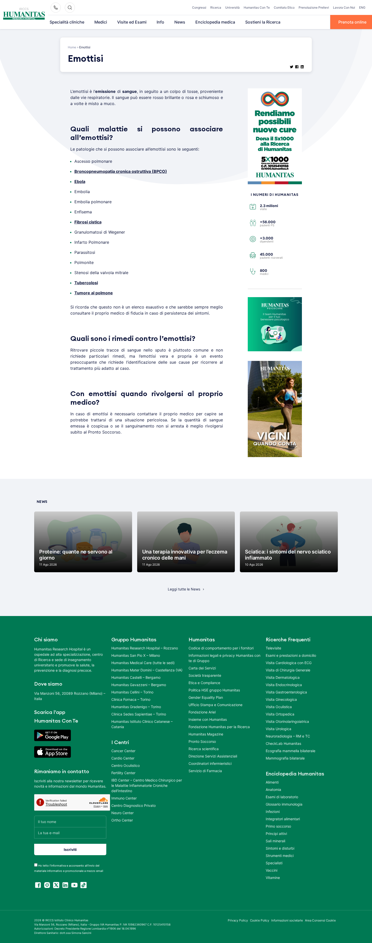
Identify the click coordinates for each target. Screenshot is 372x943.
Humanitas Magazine (206, 734)
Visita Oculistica (279, 707)
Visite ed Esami (132, 22)
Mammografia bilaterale (285, 758)
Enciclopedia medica (215, 22)
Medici (100, 22)
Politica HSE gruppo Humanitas (214, 690)
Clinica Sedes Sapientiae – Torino (138, 714)
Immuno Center (124, 798)
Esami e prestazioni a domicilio (291, 655)
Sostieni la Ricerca (262, 22)
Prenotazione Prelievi (314, 7)
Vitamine (273, 877)
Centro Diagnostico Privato (133, 805)
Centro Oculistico (125, 765)
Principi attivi (276, 833)
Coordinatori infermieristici (210, 763)
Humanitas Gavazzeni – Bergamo (138, 685)
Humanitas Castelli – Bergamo (135, 677)
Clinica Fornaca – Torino (130, 699)
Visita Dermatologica (283, 677)
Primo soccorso (278, 826)
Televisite (273, 648)
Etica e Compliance (204, 683)
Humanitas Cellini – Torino (132, 692)
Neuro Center (122, 813)
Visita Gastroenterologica (286, 692)
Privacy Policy (238, 920)
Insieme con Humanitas (208, 719)
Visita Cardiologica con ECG (289, 663)
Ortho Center (122, 820)
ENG (362, 7)
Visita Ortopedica (280, 714)
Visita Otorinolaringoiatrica (287, 721)
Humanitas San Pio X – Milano (135, 655)
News (179, 22)
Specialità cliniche (67, 22)
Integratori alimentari (283, 819)
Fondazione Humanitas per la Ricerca (219, 727)
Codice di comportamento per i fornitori (221, 648)
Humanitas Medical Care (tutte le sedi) (143, 663)
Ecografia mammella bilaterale (290, 751)
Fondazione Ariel (202, 712)
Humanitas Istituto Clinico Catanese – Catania (142, 724)
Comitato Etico (284, 7)
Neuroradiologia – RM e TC (288, 736)
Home (72, 47)
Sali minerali (275, 841)
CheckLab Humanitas (283, 743)
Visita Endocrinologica (284, 685)
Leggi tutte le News (184, 589)
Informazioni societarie (287, 920)
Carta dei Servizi (202, 668)
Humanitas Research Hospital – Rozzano (144, 648)
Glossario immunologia (284, 804)
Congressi (199, 7)
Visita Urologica (278, 729)
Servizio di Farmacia (205, 771)
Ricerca (215, 7)
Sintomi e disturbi (280, 848)
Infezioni (273, 811)
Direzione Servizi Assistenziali (213, 756)
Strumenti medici (280, 855)
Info (160, 22)
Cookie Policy (260, 920)
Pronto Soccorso (202, 741)
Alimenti (272, 782)
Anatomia (273, 789)
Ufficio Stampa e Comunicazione (215, 705)
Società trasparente (205, 675)
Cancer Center (123, 751)
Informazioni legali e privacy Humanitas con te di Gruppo (224, 658)
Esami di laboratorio (282, 797)
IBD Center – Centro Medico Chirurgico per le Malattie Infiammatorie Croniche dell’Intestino (146, 785)
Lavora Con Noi (344, 7)
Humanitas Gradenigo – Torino (136, 707)
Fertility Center (123, 773)
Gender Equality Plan (206, 697)
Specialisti (274, 863)
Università (232, 7)
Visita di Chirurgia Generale (288, 670)
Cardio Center (122, 758)
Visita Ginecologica (281, 699)
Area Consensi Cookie (320, 920)
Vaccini (271, 870)
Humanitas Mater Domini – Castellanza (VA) (146, 670)
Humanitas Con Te (257, 7)
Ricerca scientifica (204, 749)
